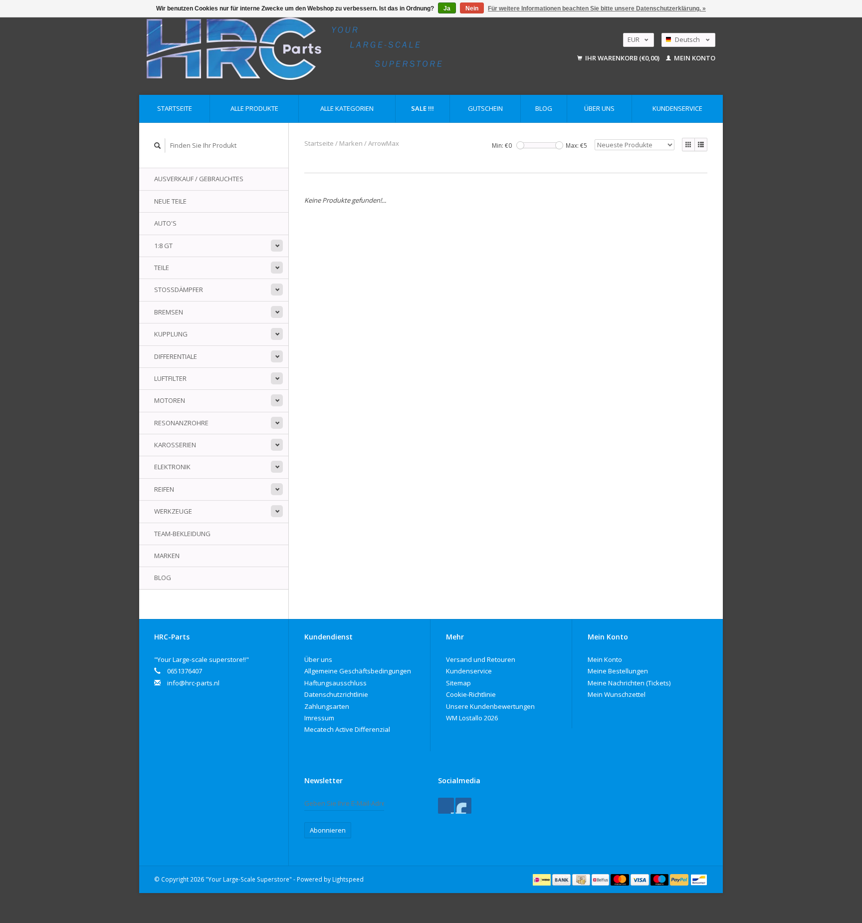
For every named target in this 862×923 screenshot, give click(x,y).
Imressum (319, 717)
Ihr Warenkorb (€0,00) (622, 57)
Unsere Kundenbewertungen (490, 706)
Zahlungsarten (326, 706)
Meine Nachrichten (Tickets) (629, 682)
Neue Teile (170, 201)
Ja (446, 8)
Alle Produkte (254, 108)
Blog (543, 108)
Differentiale (175, 356)
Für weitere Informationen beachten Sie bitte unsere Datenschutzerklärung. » (597, 8)
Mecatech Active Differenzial (347, 729)
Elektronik (172, 466)
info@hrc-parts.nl (193, 682)
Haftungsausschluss (335, 682)
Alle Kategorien (347, 108)
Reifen (164, 489)
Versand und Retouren (480, 659)
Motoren (169, 400)
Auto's (165, 223)
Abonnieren (328, 830)
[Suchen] (157, 145)
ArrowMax (383, 143)
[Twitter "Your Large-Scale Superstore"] (463, 806)
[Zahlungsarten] (542, 879)
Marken (167, 555)
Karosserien (175, 444)
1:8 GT (163, 245)
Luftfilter (170, 378)
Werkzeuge (173, 511)
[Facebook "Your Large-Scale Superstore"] (446, 806)
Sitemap (458, 682)
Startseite (174, 108)
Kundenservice (677, 108)
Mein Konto (693, 57)
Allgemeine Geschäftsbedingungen (357, 670)
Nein (471, 8)
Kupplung (171, 333)
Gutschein (485, 108)
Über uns (599, 108)
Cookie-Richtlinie (471, 694)
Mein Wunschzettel (617, 694)
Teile (161, 267)
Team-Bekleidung (182, 533)
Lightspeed (348, 879)
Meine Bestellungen (618, 670)
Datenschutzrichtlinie (336, 694)
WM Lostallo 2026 (472, 717)
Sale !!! (422, 108)
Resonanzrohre (181, 422)
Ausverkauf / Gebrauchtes (198, 178)
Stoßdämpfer (178, 289)
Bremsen (168, 312)
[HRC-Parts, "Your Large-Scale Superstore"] (340, 48)
